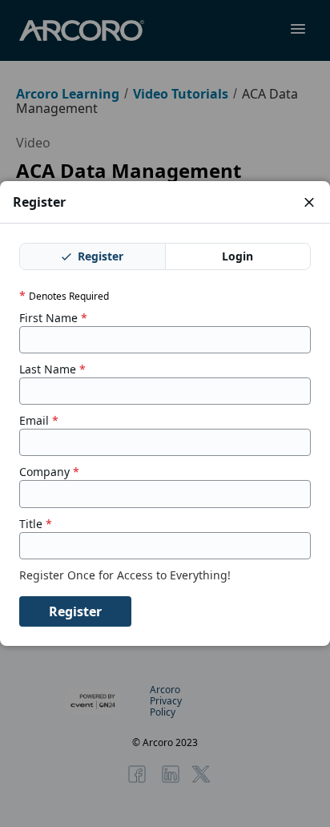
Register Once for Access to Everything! (126, 575)
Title (35, 524)
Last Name (52, 369)
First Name (53, 318)
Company (49, 472)
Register (98, 256)
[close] (309, 202)
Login (237, 256)
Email (38, 420)
